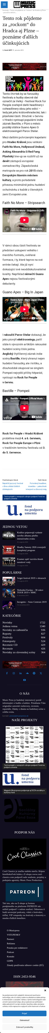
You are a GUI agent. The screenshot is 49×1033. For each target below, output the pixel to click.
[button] (45, 990)
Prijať (24, 1013)
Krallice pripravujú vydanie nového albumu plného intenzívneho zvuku (29, 535)
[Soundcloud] (27, 673)
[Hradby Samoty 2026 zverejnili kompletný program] (9, 550)
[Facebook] (19, 56)
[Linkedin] (31, 56)
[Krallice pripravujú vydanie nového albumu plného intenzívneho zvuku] (9, 535)
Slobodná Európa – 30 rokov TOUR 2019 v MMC (30, 591)
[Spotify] (34, 673)
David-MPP (8, 50)
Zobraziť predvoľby (24, 1027)
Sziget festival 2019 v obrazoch (31, 578)
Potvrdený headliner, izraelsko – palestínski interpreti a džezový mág (36, 486)
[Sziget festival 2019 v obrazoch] (9, 581)
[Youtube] (24, 680)
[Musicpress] (24, 4)
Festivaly (6, 10)
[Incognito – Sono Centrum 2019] (9, 605)
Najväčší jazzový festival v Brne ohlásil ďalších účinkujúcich (13, 486)
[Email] (37, 56)
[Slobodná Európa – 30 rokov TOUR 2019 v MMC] (9, 593)
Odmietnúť (24, 1020)
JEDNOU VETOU (15, 527)
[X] (25, 56)
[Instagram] (13, 673)
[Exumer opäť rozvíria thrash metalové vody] (9, 562)
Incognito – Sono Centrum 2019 (31, 602)
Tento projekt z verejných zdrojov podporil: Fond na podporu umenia (24, 498)
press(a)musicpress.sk (19, 716)
